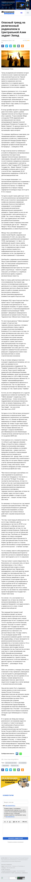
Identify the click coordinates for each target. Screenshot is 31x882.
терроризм (5, 765)
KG (21, 13)
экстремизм (22, 762)
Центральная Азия (11, 762)
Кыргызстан (14, 765)
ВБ (2, 42)
